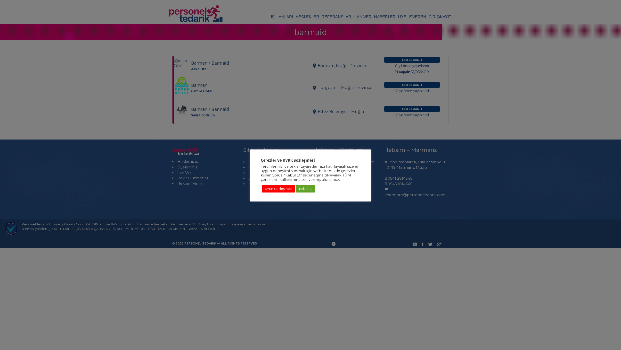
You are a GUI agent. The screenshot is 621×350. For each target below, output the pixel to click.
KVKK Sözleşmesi (278, 189)
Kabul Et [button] (305, 189)
